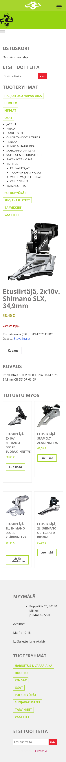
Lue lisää (15, 467)
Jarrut (11, 124)
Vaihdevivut (19, 181)
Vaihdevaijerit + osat (26, 177)
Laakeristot (15, 133)
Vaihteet (13, 163)
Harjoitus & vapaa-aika (23, 96)
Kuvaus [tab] (13, 350)
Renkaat (12, 141)
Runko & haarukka (20, 146)
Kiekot (11, 128)
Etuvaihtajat (20, 168)
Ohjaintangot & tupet (23, 137)
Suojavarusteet (17, 200)
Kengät (10, 110)
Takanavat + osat (19, 159)
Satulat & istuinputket (24, 155)
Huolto (10, 103)
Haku (42, 76)
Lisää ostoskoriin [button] (17, 560)
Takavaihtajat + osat (25, 172)
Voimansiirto (16, 185)
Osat (8, 118)
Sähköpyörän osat (20, 150)
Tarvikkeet (13, 208)
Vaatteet (11, 215)
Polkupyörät (15, 193)
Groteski (41, 751)
